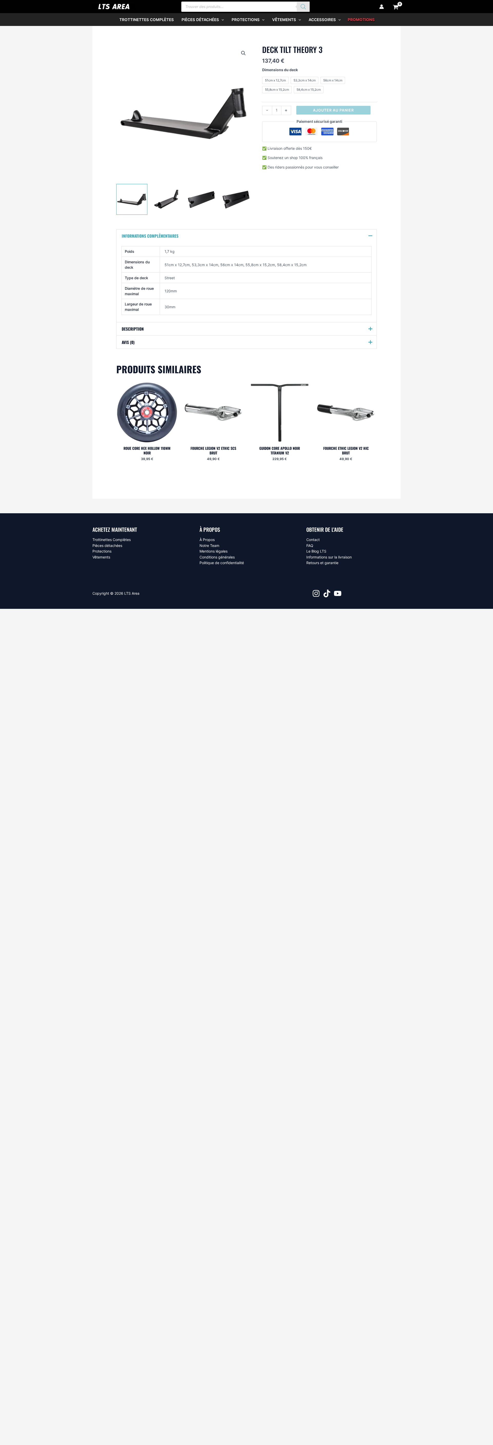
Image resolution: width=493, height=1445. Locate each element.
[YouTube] (338, 593)
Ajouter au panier (333, 110)
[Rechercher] (303, 7)
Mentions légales (213, 551)
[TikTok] (327, 593)
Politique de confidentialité (222, 563)
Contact (313, 539)
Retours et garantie (322, 563)
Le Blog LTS (316, 551)
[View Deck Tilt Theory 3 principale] (131, 199)
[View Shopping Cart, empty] (396, 7)
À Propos (207, 539)
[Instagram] (316, 593)
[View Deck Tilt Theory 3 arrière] (166, 199)
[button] (221, 20)
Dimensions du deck (280, 70)
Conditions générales (217, 557)
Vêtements (101, 557)
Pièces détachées (107, 545)
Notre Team (209, 545)
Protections (101, 551)
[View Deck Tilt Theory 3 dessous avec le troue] (236, 199)
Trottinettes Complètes (111, 539)
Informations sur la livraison (329, 557)
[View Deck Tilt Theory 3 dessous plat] (201, 199)
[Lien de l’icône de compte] (381, 6)
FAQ (309, 545)
